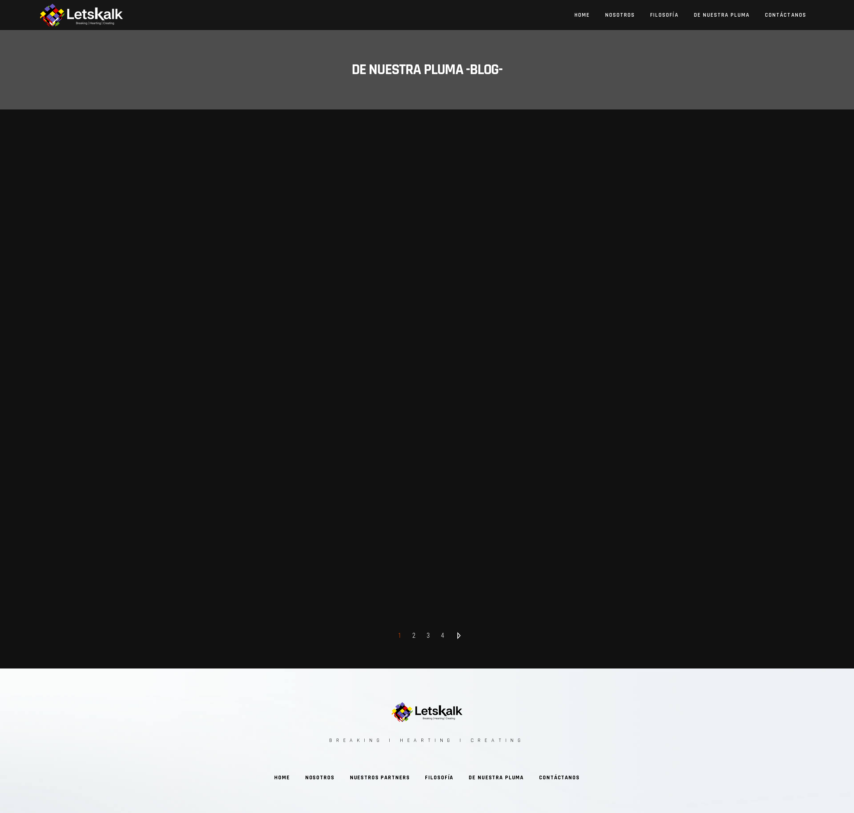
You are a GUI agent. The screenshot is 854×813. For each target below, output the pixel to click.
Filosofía (439, 777)
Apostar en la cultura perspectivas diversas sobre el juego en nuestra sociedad (702, 498)
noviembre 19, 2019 (182, 321)
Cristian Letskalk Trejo (134, 321)
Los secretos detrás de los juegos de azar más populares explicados (428, 498)
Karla (139, 390)
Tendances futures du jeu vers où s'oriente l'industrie (702, 429)
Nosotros (320, 777)
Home (282, 777)
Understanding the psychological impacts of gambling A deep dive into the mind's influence (702, 359)
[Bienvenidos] (153, 207)
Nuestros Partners (380, 777)
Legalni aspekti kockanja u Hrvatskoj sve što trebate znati (153, 567)
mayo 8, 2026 (712, 460)
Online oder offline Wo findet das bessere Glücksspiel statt (153, 359)
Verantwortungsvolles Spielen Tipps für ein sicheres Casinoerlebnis (427, 429)
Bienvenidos (152, 295)
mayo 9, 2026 (163, 460)
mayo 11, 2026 (163, 390)
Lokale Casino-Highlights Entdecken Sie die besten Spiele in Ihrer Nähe (153, 429)
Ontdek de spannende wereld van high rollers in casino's (428, 359)
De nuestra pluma (496, 777)
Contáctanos (559, 777)
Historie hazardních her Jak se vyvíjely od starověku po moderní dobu (153, 498)
